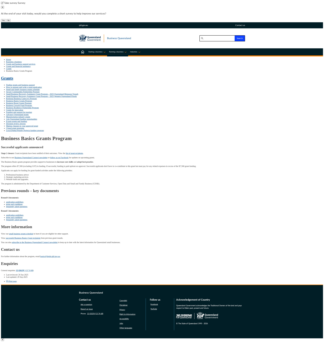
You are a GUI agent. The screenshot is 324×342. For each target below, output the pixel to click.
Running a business (14, 62)
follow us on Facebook (59, 158)
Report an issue (87, 309)
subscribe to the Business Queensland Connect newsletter (35, 242)
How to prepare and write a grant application (24, 87)
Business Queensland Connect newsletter (31, 158)
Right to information (127, 314)
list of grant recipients (74, 153)
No (8, 20)
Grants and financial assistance (18, 66)
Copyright (123, 301)
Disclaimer (123, 305)
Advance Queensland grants (17, 114)
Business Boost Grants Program (19, 103)
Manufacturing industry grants (18, 117)
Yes (3, 20)
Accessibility (124, 319)
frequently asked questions (16, 206)
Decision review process (16, 124)
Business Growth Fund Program (19, 105)
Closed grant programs (15, 128)
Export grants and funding (16, 121)
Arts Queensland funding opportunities (21, 119)
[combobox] (217, 38)
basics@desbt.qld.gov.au (50, 256)
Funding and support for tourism (19, 112)
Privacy (122, 310)
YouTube (153, 309)
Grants (8, 69)
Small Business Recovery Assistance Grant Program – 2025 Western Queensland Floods (41, 96)
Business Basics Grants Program (19, 101)
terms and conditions (14, 204)
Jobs (121, 323)
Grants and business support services (20, 64)
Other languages (125, 328)
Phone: (92, 314)
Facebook (154, 304)
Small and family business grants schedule (23, 89)
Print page (12, 281)
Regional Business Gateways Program (21, 99)
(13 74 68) (25, 270)
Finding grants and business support (20, 85)
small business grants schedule (21, 234)
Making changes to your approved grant (22, 126)
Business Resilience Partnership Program (22, 108)
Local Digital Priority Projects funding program (25, 130)
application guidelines (14, 202)
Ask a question (86, 305)
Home (8, 59)
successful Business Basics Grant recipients (23, 238)
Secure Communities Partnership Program (22, 92)
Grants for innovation (14, 110)
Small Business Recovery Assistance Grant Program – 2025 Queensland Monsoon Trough (42, 94)
